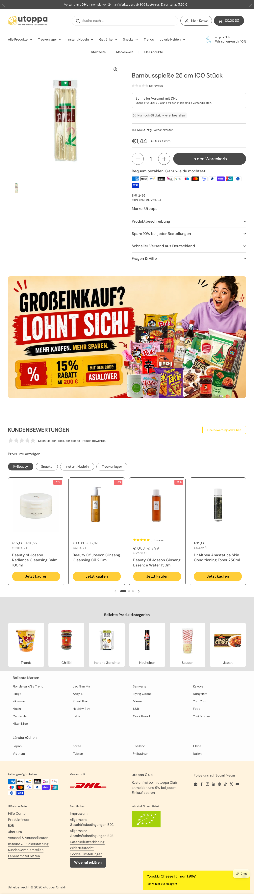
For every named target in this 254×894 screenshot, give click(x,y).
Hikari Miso (20, 723)
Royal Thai (80, 701)
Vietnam (19, 753)
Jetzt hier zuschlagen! (162, 884)
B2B (11, 825)
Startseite (98, 52)
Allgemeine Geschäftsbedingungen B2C (92, 822)
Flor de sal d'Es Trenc (28, 686)
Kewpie (198, 686)
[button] (138, 159)
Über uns (15, 832)
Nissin (17, 709)
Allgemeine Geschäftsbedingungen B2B (92, 833)
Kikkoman (19, 701)
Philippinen (140, 753)
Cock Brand (141, 716)
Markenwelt (124, 52)
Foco (196, 709)
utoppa (49, 887)
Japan (17, 746)
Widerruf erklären (88, 862)
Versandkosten (163, 130)
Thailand (139, 746)
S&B (136, 709)
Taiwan (78, 753)
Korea (77, 746)
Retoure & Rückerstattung (28, 844)
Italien (197, 753)
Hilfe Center (17, 813)
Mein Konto (199, 20)
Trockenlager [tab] (112, 466)
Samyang (139, 686)
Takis (76, 716)
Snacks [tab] (46, 466)
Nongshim (200, 694)
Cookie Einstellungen (86, 854)
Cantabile (20, 716)
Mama (137, 701)
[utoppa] (28, 21)
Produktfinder (19, 819)
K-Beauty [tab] (20, 466)
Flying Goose (142, 694)
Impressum (79, 813)
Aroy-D (78, 694)
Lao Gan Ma (81, 686)
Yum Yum (199, 701)
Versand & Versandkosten (28, 838)
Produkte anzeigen (24, 454)
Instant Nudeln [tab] (77, 466)
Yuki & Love (201, 716)
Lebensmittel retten (24, 856)
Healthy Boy (81, 709)
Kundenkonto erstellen (25, 850)
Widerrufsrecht (82, 848)
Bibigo (17, 694)
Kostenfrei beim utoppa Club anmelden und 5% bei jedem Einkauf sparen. (154, 787)
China (197, 746)
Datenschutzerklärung (87, 842)
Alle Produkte (153, 52)
